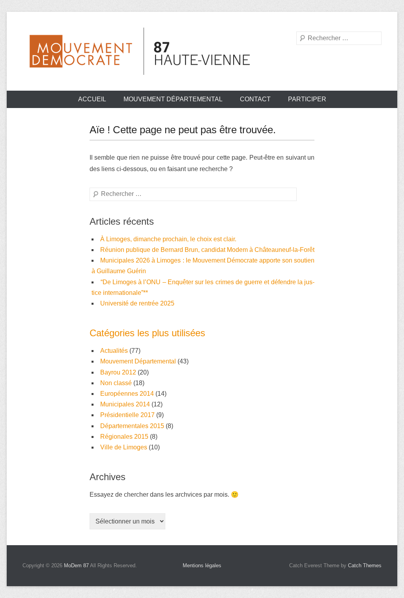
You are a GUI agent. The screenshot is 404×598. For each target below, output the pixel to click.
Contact (255, 99)
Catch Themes (365, 565)
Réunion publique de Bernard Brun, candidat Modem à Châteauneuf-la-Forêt (207, 249)
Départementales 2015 (132, 426)
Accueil (92, 99)
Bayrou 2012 (118, 372)
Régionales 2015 (124, 436)
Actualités (114, 350)
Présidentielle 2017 (127, 415)
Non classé (116, 383)
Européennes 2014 (127, 393)
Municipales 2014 (125, 404)
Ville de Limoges (123, 447)
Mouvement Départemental (173, 99)
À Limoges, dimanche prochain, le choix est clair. (168, 239)
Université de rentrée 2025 (137, 303)
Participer (307, 99)
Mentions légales (202, 565)
